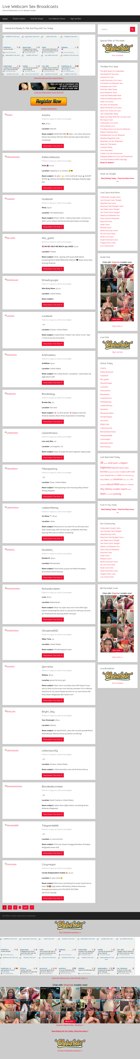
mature (128, 479)
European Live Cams (108, 86)
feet (119, 475)
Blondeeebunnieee (52, 786)
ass (119, 463)
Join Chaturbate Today (109, 114)
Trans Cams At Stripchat (109, 218)
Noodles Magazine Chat (110, 138)
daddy (102, 475)
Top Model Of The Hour (109, 74)
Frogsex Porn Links (108, 243)
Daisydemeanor (106, 443)
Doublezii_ (48, 549)
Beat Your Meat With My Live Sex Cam (115, 117)
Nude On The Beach (108, 144)
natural (109, 484)
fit (122, 475)
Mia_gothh (48, 238)
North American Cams (109, 231)
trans (107, 494)
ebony (115, 475)
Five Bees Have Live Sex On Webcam (115, 129)
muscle (102, 484)
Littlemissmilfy (50, 750)
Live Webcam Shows (57, 19)
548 (25, 907)
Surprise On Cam (107, 77)
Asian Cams (105, 224)
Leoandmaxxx (50, 432)
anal (110, 463)
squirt (124, 489)
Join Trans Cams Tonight (110, 212)
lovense (117, 479)
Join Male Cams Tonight (109, 209)
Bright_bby (48, 711)
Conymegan (49, 864)
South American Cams (109, 240)
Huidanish (47, 199)
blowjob (110, 472)
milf (131, 479)
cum (128, 471)
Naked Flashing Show (109, 132)
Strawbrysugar (50, 280)
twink (111, 494)
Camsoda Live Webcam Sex (111, 83)
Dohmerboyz (105, 447)
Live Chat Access (107, 246)
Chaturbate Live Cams (109, 123)
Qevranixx (47, 666)
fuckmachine (127, 475)
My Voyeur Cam (106, 120)
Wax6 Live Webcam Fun (110, 215)
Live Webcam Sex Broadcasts (30, 6)
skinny (108, 489)
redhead (131, 485)
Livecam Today (106, 147)
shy (102, 488)
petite (122, 484)
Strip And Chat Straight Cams (111, 206)
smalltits (116, 489)
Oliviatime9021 (50, 630)
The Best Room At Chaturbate (112, 71)
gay (133, 475)
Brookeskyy (48, 393)
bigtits (127, 468)
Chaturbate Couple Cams (110, 197)
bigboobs (105, 467)
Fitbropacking (49, 468)
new (117, 484)
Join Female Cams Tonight (110, 200)
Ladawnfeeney (50, 507)
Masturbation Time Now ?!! (52, 146)
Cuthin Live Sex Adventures (111, 153)
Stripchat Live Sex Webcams (111, 141)
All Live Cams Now (107, 234)
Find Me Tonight (36, 19)
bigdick (121, 468)
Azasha (46, 115)
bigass (124, 463)
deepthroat (109, 475)
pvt (126, 484)
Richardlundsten (51, 588)
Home (5, 19)
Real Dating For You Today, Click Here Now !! (70, 1031)
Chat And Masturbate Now (110, 95)
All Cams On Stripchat (109, 105)
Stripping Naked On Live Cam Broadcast (116, 156)
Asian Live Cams (106, 102)
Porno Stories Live (107, 126)
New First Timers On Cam (110, 111)
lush (124, 479)
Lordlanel (47, 316)
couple (122, 472)
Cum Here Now (106, 150)
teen (103, 493)
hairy (102, 479)
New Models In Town (108, 92)
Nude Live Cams (107, 237)
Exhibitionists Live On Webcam (112, 135)
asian (115, 463)
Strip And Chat (106, 221)
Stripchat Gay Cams (108, 203)
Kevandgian (67, 119)
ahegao (106, 463)
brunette (116, 472)
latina (106, 479)
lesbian (111, 479)
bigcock (115, 468)
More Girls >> (117, 326)
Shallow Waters (19, 19)
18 (101, 462)
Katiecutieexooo (51, 157)
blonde (103, 471)
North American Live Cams (111, 108)
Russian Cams (105, 228)
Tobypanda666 (50, 825)
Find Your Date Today (108, 89)
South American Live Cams (111, 80)
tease (129, 489)
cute (133, 471)
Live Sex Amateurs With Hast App (113, 159)
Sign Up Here (75, 19)
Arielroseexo (49, 354)
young (117, 493)
